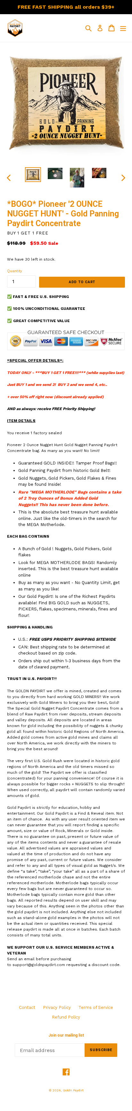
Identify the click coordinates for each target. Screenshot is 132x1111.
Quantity (14, 271)
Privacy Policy (57, 1007)
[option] (33, 174)
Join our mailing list (66, 1035)
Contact (27, 1007)
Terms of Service (95, 1007)
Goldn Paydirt (73, 1090)
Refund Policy (66, 1017)
